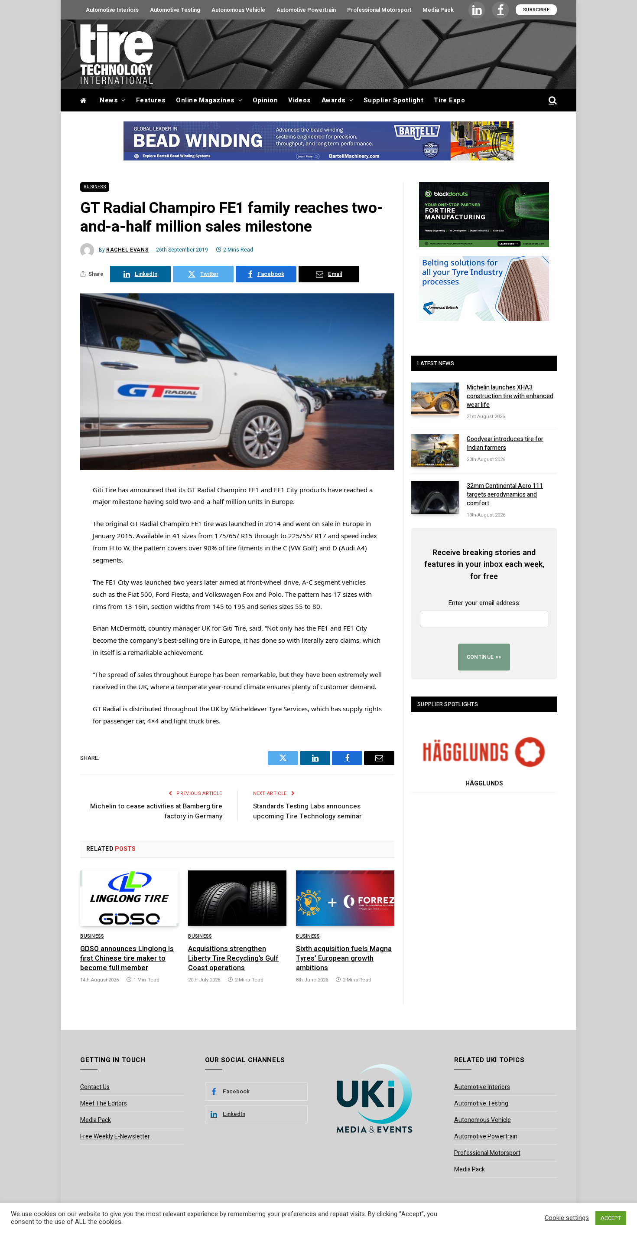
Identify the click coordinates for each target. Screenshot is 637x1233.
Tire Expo (449, 100)
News (109, 100)
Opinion (265, 100)
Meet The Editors (103, 1103)
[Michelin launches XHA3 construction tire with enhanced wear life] (435, 399)
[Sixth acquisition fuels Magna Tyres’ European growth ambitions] (345, 898)
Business (95, 187)
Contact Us (95, 1087)
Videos (299, 100)
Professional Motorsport (379, 10)
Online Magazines (205, 100)
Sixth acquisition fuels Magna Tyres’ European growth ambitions (344, 959)
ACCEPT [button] (611, 1218)
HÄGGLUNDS (484, 783)
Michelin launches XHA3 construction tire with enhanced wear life (510, 396)
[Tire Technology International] (116, 54)
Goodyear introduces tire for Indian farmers (505, 443)
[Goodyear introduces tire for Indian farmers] (435, 450)
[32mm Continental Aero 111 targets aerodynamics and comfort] (435, 497)
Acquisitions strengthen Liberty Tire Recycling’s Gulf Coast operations (233, 959)
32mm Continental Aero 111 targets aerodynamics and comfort (505, 495)
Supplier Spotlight (393, 100)
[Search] (552, 100)
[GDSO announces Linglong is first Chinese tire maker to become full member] (129, 898)
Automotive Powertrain (306, 10)
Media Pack (438, 10)
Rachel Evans (127, 250)
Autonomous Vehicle (238, 10)
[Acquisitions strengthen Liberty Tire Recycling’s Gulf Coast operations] (237, 898)
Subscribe (536, 9)
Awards (334, 100)
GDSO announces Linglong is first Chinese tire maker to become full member (127, 959)
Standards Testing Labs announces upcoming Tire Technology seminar (307, 811)
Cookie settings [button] (567, 1218)
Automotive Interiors (112, 10)
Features (151, 100)
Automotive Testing (175, 10)
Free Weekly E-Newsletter (115, 1136)
